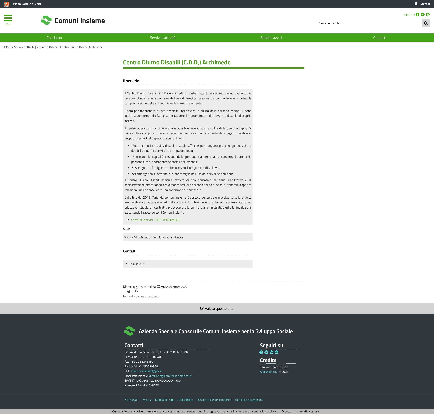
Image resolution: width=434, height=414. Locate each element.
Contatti (379, 37)
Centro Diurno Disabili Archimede (81, 47)
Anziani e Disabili (47, 47)
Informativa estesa (307, 411)
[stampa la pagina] (129, 291)
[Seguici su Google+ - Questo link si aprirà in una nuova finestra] (271, 352)
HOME (7, 47)
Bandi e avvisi (271, 37)
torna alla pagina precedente (141, 296)
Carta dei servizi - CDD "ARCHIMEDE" (156, 219)
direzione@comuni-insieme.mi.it (170, 375)
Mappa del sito (164, 399)
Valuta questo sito (219, 308)
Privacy (146, 399)
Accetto (286, 411)
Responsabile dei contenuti (214, 399)
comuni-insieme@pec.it (146, 371)
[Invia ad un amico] (137, 291)
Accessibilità (185, 399)
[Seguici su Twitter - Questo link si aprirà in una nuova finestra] (423, 14)
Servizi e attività (162, 37)
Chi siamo (54, 37)
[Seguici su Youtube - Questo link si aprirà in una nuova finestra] (428, 14)
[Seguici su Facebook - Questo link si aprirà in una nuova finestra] (417, 14)
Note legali (131, 399)
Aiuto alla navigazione (249, 399)
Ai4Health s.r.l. (269, 371)
